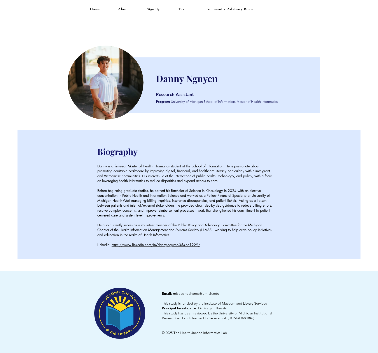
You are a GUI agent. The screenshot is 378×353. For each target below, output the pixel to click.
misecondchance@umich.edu (196, 293)
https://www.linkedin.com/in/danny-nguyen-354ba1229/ (156, 245)
